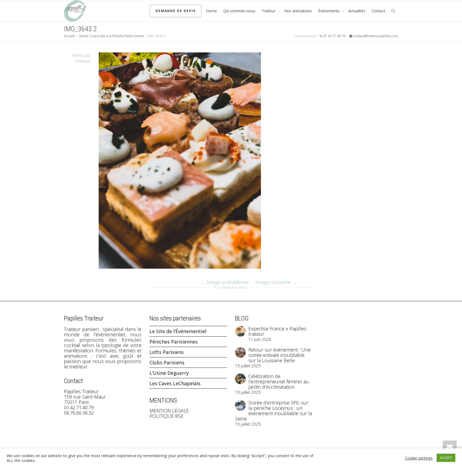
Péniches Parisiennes (173, 341)
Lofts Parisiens (166, 352)
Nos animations (298, 10)
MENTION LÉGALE (169, 410)
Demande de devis (176, 11)
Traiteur (269, 10)
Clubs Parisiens (166, 362)
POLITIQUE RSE (166, 416)
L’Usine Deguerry (169, 373)
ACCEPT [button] (446, 457)
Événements (329, 10)
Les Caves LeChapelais (175, 383)
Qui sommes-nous (239, 10)
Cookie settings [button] (419, 458)
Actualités (356, 10)
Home (211, 10)
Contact (378, 10)
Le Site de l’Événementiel (177, 331)
